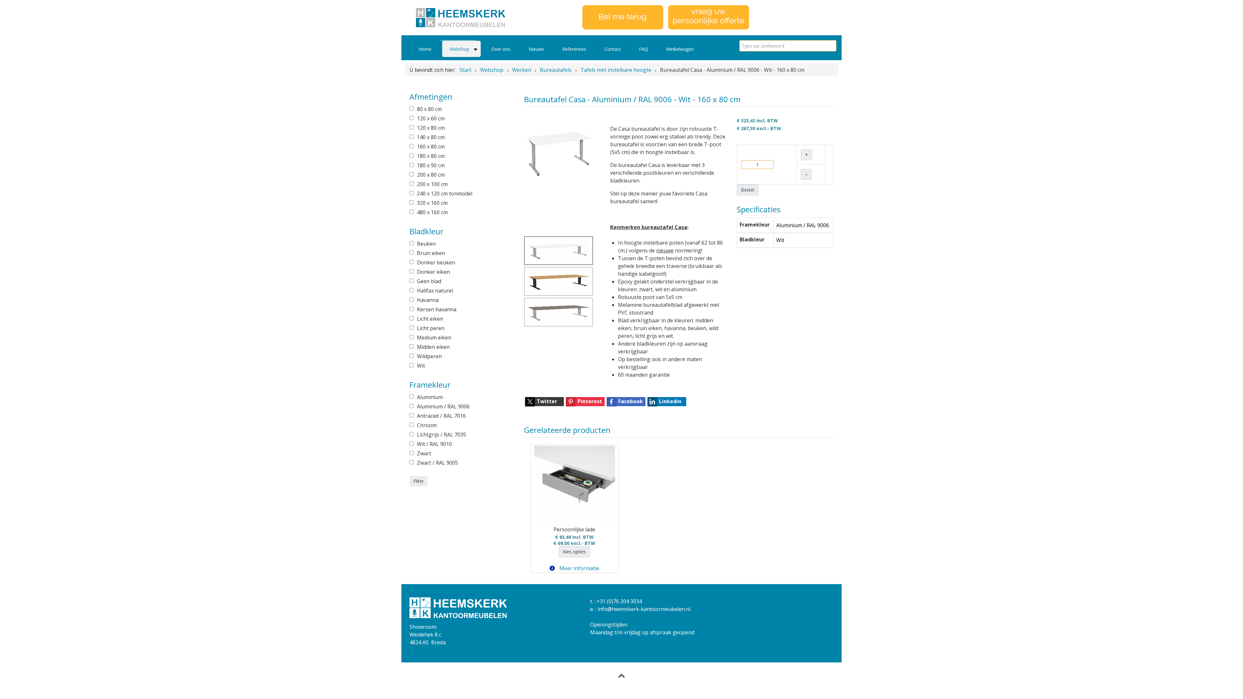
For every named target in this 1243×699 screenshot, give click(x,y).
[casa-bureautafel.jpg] (559, 151)
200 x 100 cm (432, 184)
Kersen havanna (436, 309)
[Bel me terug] (622, 16)
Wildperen (429, 356)
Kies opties (574, 552)
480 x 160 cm (432, 212)
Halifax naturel (435, 290)
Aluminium (430, 397)
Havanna (428, 300)
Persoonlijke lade (574, 529)
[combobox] (787, 45)
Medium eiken (434, 337)
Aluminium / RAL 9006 (443, 406)
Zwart (424, 453)
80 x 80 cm (429, 109)
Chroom (427, 425)
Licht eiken (430, 318)
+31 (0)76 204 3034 (619, 601)
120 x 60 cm (431, 118)
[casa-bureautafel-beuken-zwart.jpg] (558, 281)
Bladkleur (752, 239)
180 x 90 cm (431, 165)
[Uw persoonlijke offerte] (708, 16)
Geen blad (429, 281)
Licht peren (430, 328)
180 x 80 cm (431, 156)
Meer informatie (578, 568)
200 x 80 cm (431, 174)
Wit (421, 365)
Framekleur (755, 224)
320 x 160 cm (432, 202)
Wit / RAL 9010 (434, 444)
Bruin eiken (431, 253)
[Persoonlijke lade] (574, 486)
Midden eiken (433, 346)
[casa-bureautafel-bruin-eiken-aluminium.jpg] (558, 312)
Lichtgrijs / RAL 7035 (441, 434)
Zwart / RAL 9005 (437, 462)
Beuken (426, 243)
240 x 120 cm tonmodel (444, 193)
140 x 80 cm (431, 137)
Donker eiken (433, 271)
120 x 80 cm (431, 127)
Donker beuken (436, 262)
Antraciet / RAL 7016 (441, 415)
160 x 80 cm (431, 146)
